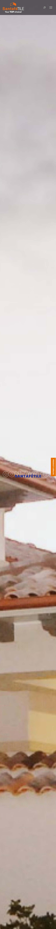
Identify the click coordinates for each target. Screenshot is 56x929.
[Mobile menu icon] (50, 7)
